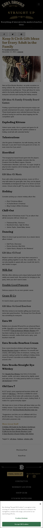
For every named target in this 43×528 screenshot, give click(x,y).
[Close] (40, 504)
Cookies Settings (21, 518)
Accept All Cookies (21, 524)
